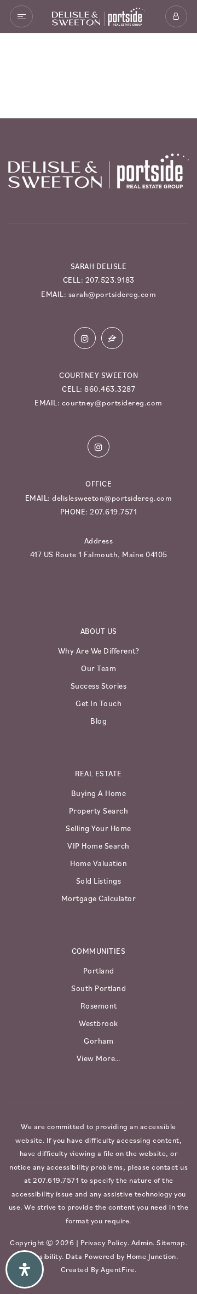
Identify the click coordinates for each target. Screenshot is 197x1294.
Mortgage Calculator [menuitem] (98, 898)
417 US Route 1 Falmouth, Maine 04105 (98, 554)
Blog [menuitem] (98, 720)
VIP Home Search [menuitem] (98, 845)
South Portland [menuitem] (98, 988)
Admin (142, 1242)
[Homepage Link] (98, 14)
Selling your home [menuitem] (98, 828)
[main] (98, 71)
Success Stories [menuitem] (99, 685)
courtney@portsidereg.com (112, 402)
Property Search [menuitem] (99, 810)
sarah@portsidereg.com (112, 294)
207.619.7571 (113, 511)
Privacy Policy (104, 1242)
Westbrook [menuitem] (98, 1023)
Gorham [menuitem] (98, 1040)
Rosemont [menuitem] (98, 1005)
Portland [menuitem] (98, 970)
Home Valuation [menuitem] (98, 863)
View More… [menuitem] (99, 1058)
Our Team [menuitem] (98, 668)
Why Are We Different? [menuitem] (99, 650)
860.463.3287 (109, 388)
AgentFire (118, 1269)
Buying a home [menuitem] (98, 793)
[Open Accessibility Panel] (24, 1269)
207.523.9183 (110, 279)
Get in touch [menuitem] (98, 703)
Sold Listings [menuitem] (98, 880)
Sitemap (171, 1242)
